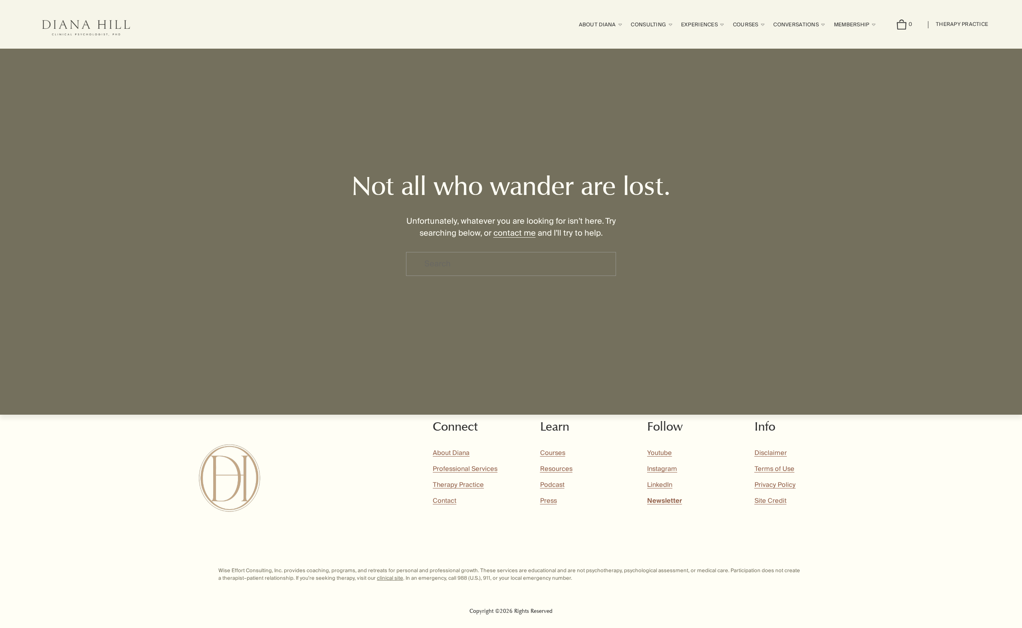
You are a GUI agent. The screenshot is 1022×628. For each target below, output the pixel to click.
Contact (444, 501)
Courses (552, 453)
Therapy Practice (962, 24)
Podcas (551, 485)
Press (548, 501)
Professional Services (465, 469)
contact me (514, 233)
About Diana (451, 453)
